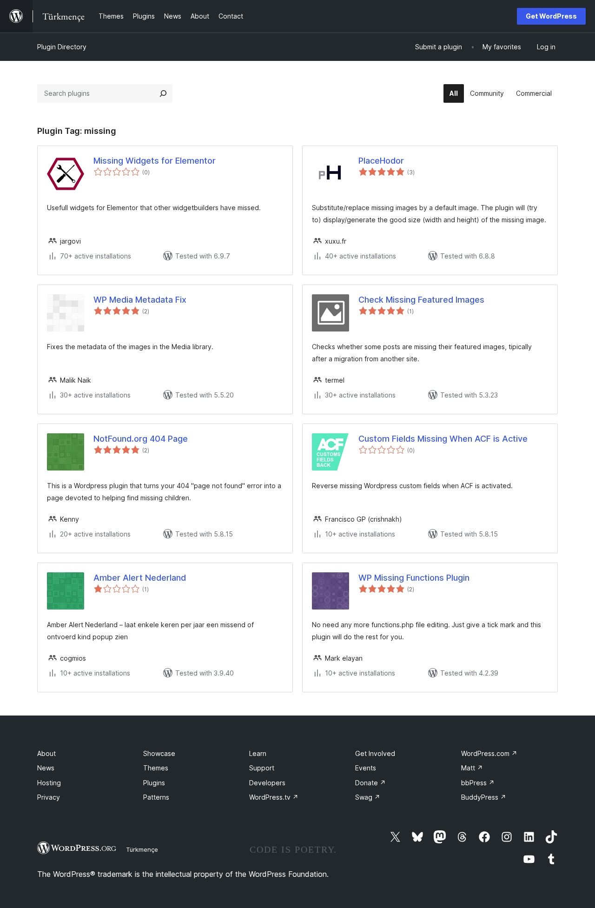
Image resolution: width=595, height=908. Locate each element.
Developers (267, 783)
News (45, 768)
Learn (257, 753)
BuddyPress (483, 797)
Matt (472, 768)
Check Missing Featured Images (421, 300)
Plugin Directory (61, 47)
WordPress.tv (273, 797)
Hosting (49, 783)
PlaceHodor (381, 161)
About (46, 753)
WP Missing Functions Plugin (413, 578)
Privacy (48, 797)
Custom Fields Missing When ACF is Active (443, 439)
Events (365, 768)
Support (261, 768)
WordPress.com (489, 753)
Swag (367, 797)
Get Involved (375, 753)
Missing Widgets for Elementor (154, 161)
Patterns (156, 797)
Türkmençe (142, 849)
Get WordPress (551, 16)
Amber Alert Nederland (139, 578)
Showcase (159, 753)
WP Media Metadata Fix (139, 300)
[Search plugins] (163, 93)
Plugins (154, 783)
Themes (155, 768)
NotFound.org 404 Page (140, 439)
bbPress (478, 783)
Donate (370, 783)
